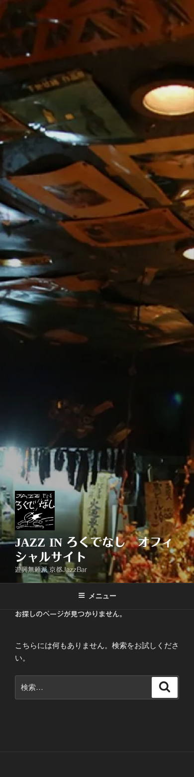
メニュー (102, 596)
